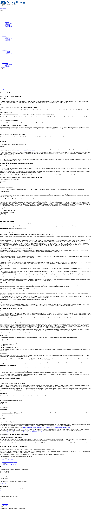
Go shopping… (3, 498)
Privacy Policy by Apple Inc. (8, 459)
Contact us (4, 502)
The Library (7, 52)
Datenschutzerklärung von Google (9, 464)
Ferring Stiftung (3, 8)
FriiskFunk (7, 37)
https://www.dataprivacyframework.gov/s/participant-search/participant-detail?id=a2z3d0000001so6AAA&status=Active (23, 431)
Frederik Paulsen (8, 23)
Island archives (5, 50)
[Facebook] (11, 79)
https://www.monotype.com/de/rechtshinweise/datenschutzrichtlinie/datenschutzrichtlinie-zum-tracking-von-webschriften (46, 427)
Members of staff (8, 25)
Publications (7, 39)
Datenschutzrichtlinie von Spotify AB (9, 462)
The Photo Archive (8, 53)
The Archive (7, 51)
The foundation (5, 20)
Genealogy (7, 65)
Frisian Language (8, 64)
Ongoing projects (8, 38)
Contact (4, 67)
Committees (7, 24)
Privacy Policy (5, 504)
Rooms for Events (8, 26)
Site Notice (4, 505)
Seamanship (7, 66)
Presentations (7, 40)
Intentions (7, 22)
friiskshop (4, 89)
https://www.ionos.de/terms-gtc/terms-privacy (25, 150)
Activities (4, 36)
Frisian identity (5, 63)
